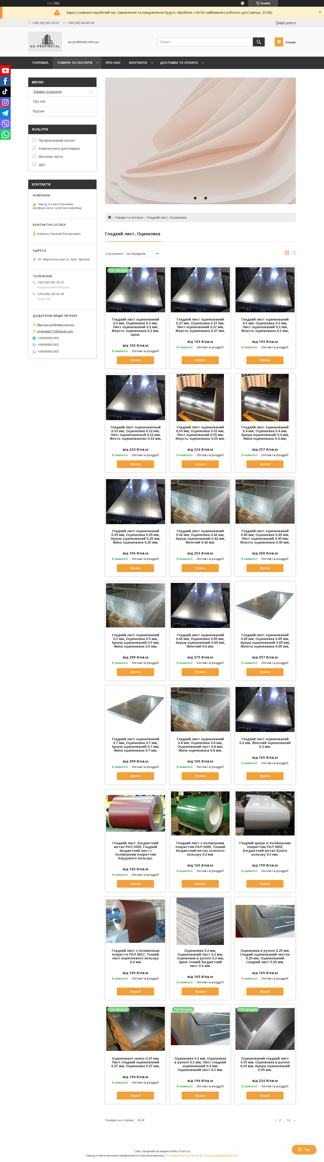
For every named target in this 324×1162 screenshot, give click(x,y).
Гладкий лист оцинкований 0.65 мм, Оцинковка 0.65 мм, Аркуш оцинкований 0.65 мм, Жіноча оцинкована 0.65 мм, (265, 640)
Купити (135, 360)
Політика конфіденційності (220, 1155)
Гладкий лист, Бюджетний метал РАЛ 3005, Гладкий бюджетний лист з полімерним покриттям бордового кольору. (135, 850)
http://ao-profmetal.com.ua (55, 324)
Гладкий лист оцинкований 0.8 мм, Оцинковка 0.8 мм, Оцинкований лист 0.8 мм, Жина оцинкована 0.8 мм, (200, 744)
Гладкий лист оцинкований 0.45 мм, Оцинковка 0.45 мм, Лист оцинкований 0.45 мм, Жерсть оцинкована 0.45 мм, (265, 536)
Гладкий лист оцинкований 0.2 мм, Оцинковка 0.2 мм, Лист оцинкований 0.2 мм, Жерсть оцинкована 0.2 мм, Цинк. (135, 327)
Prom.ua (184, 1151)
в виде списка (294, 253)
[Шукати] (259, 41)
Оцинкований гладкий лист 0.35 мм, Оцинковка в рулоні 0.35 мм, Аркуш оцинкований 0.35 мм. (265, 1064)
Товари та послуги (74, 62)
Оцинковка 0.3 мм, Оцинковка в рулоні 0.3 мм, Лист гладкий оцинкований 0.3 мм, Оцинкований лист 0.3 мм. (200, 1064)
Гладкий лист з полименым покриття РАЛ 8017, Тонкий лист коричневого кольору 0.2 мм (135, 956)
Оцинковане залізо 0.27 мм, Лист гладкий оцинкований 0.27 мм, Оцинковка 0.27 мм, (135, 1062)
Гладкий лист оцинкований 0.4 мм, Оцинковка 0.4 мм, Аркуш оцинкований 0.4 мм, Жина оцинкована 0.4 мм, (265, 432)
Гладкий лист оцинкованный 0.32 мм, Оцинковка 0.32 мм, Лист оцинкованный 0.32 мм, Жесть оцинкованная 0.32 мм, (135, 432)
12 (288, 1120)
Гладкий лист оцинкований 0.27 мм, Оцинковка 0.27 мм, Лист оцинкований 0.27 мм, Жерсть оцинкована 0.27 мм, (200, 325)
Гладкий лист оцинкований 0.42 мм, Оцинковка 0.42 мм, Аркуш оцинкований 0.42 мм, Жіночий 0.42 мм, (200, 536)
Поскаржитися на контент (183, 1155)
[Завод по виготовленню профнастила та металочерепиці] (45, 50)
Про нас (113, 62)
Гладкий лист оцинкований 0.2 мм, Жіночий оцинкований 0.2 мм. (265, 743)
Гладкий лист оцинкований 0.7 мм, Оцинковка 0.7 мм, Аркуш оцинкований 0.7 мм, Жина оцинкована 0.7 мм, (135, 744)
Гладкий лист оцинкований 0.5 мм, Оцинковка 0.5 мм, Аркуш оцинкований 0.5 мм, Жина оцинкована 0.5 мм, (135, 640)
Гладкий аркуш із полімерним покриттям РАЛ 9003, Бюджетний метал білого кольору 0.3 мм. (265, 848)
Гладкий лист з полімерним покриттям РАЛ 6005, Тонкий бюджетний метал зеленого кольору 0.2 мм (200, 848)
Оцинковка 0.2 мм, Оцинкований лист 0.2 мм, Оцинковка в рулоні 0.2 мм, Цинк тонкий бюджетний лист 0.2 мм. (200, 958)
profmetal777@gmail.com (55, 331)
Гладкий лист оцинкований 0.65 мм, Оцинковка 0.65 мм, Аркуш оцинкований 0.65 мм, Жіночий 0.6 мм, (200, 640)
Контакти (138, 62)
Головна (40, 62)
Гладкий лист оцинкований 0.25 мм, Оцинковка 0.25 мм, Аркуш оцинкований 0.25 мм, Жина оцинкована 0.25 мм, (135, 536)
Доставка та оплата (179, 62)
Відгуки (38, 111)
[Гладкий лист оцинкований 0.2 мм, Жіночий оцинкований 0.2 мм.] (265, 709)
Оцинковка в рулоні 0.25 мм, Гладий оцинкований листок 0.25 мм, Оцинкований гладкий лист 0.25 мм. (265, 956)
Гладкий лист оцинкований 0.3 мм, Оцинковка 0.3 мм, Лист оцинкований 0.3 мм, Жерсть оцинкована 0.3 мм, (265, 325)
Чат (308, 1150)
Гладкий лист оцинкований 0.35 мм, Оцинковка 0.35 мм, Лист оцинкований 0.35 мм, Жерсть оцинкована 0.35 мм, (200, 432)
